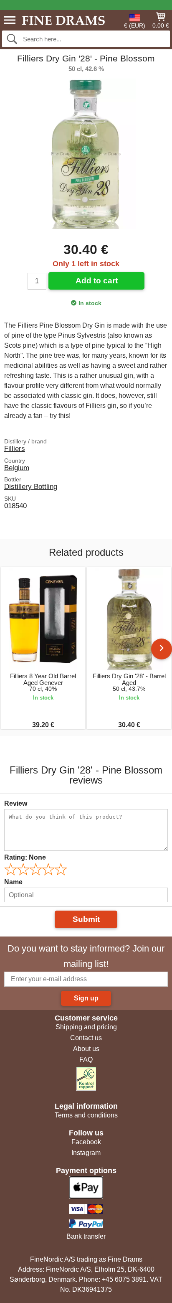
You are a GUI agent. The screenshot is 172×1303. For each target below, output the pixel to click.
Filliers (14, 448)
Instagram (86, 1152)
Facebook (86, 1141)
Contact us (86, 1037)
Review (15, 803)
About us (86, 1048)
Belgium (16, 467)
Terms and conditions (86, 1115)
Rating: (25, 857)
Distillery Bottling (30, 486)
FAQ (86, 1059)
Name (13, 882)
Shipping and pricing (86, 1027)
